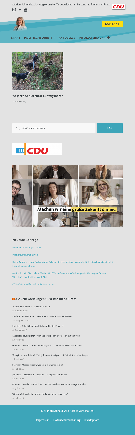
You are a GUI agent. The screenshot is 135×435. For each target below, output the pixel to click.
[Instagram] (14, 10)
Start (16, 37)
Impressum (42, 420)
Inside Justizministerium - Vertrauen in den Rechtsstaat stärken (42, 316)
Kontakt (112, 23)
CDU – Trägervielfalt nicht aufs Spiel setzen (33, 284)
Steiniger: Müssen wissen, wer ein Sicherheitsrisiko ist (37, 365)
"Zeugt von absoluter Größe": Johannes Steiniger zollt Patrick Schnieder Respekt (50, 355)
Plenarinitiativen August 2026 (26, 247)
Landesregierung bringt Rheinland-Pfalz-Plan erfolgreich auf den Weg (46, 335)
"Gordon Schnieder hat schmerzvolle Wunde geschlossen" (40, 394)
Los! (110, 128)
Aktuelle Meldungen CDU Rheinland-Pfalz (45, 299)
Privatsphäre (91, 420)
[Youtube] (25, 10)
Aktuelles (67, 37)
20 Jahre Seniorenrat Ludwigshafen (37, 96)
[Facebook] (20, 10)
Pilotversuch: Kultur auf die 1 (25, 254)
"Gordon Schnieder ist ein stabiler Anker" (31, 306)
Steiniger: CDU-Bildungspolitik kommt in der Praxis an (38, 326)
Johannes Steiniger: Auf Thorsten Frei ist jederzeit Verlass (39, 374)
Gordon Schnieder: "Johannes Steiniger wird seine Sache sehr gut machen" (47, 345)
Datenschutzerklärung (67, 420)
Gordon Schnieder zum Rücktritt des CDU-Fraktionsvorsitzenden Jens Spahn (49, 384)
